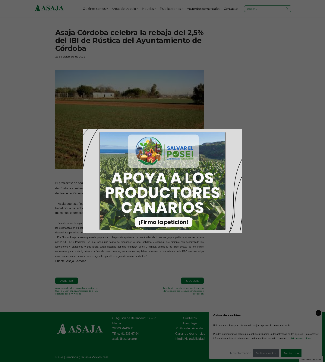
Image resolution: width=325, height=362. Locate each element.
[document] (162, 181)
